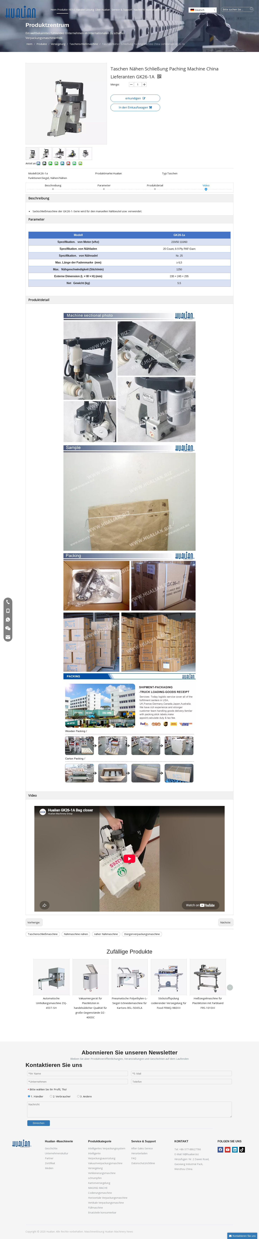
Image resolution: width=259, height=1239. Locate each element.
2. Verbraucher (61, 1096)
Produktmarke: (104, 173)
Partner (49, 1158)
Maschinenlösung (94, 1231)
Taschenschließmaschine (43, 934)
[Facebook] (220, 1150)
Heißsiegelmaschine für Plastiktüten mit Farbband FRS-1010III (207, 1003)
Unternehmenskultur (56, 1153)
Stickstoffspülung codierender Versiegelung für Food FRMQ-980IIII (168, 1003)
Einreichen (38, 1123)
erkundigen (133, 98)
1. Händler (36, 1096)
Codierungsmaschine (100, 1192)
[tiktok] (242, 1150)
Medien (49, 1168)
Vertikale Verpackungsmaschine (106, 1202)
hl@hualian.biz (191, 1154)
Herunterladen (139, 1153)
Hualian (109, 1231)
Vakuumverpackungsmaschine (105, 1163)
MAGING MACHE (97, 1188)
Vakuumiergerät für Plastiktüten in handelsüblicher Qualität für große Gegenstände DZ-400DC (90, 1007)
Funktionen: (35, 178)
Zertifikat (50, 1163)
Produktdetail (155, 185)
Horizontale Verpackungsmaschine (107, 1197)
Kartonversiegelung (99, 1183)
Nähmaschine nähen (76, 934)
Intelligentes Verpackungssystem (106, 1148)
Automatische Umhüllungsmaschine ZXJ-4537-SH (51, 1003)
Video (206, 185)
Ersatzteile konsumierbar (102, 1212)
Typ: (164, 173)
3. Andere (85, 1096)
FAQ (133, 1158)
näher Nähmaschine (106, 934)
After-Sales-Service (142, 1148)
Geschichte (51, 1148)
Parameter (104, 185)
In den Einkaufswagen (133, 107)
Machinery (120, 1231)
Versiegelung (95, 1168)
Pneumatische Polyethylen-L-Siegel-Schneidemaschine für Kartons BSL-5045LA (129, 1003)
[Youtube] (227, 1150)
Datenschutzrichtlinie (143, 1163)
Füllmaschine (95, 1207)
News (130, 1231)
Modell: (32, 173)
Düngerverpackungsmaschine (142, 934)
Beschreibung (53, 185)
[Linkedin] (235, 1150)
